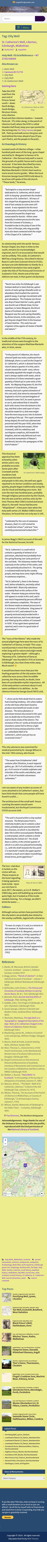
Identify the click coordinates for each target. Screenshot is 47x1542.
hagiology (15, 1267)
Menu (26, 27)
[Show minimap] (42, 1194)
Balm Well (17, 1265)
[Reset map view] (5, 1155)
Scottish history (16, 1275)
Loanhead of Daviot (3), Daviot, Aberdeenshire (22, 1443)
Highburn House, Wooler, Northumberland (21, 1452)
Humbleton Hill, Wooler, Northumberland (21, 1455)
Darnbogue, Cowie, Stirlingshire (17, 1463)
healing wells (25, 1267)
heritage (34, 1267)
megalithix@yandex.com (25, 2)
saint (37, 1273)
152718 (13, 72)
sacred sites (29, 1273)
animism (15, 1262)
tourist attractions (13, 1278)
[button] (25, 1165)
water (23, 1278)
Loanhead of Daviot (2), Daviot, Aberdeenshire (22, 1438)
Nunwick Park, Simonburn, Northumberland (22, 1461)
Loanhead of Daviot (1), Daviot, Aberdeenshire (22, 1440)
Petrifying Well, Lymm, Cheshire (17, 1435)
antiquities (34, 1262)
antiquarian (24, 1262)
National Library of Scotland (24, 1129)
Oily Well (21, 1273)
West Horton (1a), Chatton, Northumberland (22, 1458)
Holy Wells (9, 1259)
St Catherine (27, 1275)
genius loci (6, 1267)
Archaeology (7, 1265)
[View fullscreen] (5, 1149)
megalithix (22, 50)
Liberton (17, 1270)
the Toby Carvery (26, 130)
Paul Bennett (13, 1115)
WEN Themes (32, 1539)
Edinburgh (38, 1265)
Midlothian (18, 1259)
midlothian (12, 1273)
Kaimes (10, 1270)
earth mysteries (27, 1265)
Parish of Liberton (26, 976)
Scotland (26, 1259)
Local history (26, 1270)
